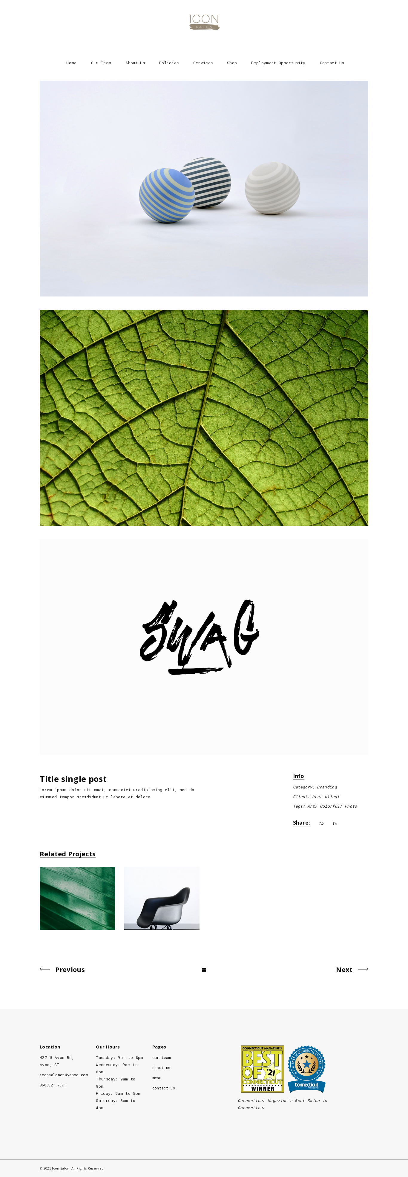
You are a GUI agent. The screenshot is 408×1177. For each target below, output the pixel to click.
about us (161, 1067)
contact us (163, 1088)
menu (156, 1077)
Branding (327, 787)
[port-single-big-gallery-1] (204, 188)
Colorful (330, 806)
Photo (351, 806)
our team (161, 1057)
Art (311, 806)
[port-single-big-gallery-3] (204, 647)
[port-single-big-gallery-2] (204, 418)
